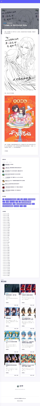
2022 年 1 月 (5, 258)
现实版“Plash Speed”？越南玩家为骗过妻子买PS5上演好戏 (15, 180)
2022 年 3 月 (5, 255)
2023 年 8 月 (5, 242)
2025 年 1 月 (5, 222)
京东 (7, 201)
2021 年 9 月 (5, 265)
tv (22, 199)
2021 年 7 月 (5, 268)
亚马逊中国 (4, 201)
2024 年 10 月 (5, 227)
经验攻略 (16, 206)
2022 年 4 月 (5, 253)
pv (18, 199)
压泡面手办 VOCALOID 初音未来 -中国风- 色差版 (28, 366)
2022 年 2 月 (5, 257)
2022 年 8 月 (5, 247)
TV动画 (25, 199)
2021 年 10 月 (5, 263)
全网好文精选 (12, 201)
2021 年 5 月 (5, 272)
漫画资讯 (7, 293)
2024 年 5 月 (5, 235)
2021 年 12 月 (5, 260)
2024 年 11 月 (5, 225)
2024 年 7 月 (5, 232)
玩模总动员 (8, 206)
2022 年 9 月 (5, 245)
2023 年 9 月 (5, 240)
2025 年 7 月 (5, 217)
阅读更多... (7, 302)
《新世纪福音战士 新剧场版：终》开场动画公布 (13, 190)
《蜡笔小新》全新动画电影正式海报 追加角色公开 (13, 167)
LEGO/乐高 (10, 199)
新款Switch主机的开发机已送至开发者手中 (12, 183)
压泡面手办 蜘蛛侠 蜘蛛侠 (27, 295)
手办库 (23, 293)
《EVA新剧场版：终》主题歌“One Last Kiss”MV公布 (14, 177)
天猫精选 (20, 201)
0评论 (15, 305)
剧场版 (17, 201)
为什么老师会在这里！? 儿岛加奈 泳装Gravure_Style (27, 319)
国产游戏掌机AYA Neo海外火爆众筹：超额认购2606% (14, 170)
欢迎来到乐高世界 (23, 204)
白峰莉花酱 (8, 318)
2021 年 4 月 (5, 273)
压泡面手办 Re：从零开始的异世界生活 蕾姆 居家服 (28, 342)
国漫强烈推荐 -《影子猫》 (9, 164)
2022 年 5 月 (5, 252)
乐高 (31, 199)
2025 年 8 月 (5, 215)
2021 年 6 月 (5, 270)
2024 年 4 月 (5, 237)
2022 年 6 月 (5, 250)
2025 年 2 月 (5, 220)
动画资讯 (4, 23)
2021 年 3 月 (5, 275)
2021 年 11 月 (5, 262)
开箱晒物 (26, 201)
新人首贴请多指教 (7, 203)
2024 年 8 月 (5, 230)
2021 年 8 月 (5, 267)
